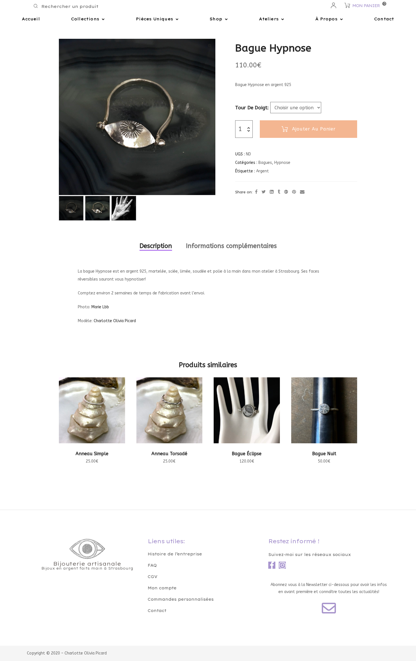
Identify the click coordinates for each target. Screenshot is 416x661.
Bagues (265, 162)
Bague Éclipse (246, 453)
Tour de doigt (251, 107)
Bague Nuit (324, 453)
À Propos (326, 19)
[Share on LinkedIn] (272, 192)
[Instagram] (282, 565)
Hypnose (282, 162)
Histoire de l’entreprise (175, 554)
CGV (152, 576)
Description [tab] (156, 246)
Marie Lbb (100, 307)
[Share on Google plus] (286, 192)
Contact (384, 19)
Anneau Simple (92, 453)
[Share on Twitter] (263, 192)
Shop (216, 19)
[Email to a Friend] (302, 192)
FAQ (152, 565)
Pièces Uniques (154, 19)
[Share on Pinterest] (294, 192)
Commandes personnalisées (181, 599)
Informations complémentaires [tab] (231, 246)
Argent (262, 171)
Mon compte (162, 588)
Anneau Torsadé (169, 453)
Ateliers (268, 19)
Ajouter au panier (314, 129)
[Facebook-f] (271, 565)
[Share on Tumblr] (279, 192)
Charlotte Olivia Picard (115, 320)
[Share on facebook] (256, 192)
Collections (85, 19)
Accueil (31, 19)
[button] (210, 46)
